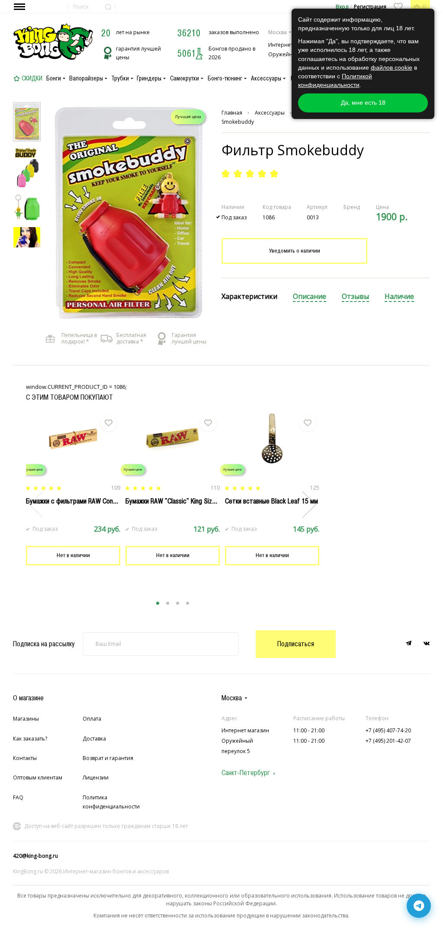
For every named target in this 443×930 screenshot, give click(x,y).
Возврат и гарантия (108, 758)
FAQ (18, 797)
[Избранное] (398, 6)
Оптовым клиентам (37, 777)
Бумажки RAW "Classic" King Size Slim (176, 501)
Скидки (32, 78)
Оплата (92, 718)
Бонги (53, 78)
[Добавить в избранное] (108, 423)
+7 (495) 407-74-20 (388, 730)
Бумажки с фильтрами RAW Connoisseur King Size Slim (100, 501)
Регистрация (370, 6)
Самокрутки (184, 78)
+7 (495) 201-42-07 (388, 740)
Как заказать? (30, 738)
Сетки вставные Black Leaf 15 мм (271, 501)
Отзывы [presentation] (355, 296)
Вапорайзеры (86, 78)
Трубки (120, 78)
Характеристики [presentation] (249, 296)
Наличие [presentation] (399, 296)
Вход (342, 6)
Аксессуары (266, 78)
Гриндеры (149, 78)
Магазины (26, 718)
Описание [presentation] (309, 296)
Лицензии (96, 777)
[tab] (249, 297)
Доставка (94, 738)
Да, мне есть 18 (363, 102)
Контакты (25, 758)
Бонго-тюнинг (225, 78)
